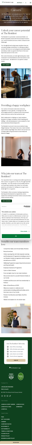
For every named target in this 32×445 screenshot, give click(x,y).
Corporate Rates (6, 424)
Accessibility (5, 426)
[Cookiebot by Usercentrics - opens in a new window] (23, 207)
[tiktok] (10, 396)
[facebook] (2, 396)
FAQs (2, 417)
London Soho (20, 404)
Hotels (19, 2)
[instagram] (5, 396)
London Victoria (6, 406)
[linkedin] (7, 396)
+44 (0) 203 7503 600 (7, 386)
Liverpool (4, 409)
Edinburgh (19, 406)
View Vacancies (6, 201)
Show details (24, 231)
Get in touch (4, 389)
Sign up (16, 360)
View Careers (6, 64)
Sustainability (5, 428)
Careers (3, 421)
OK (16, 236)
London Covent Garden (8, 404)
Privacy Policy (5, 436)
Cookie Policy (5, 433)
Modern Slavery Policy (8, 438)
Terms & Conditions (7, 431)
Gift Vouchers (5, 419)
